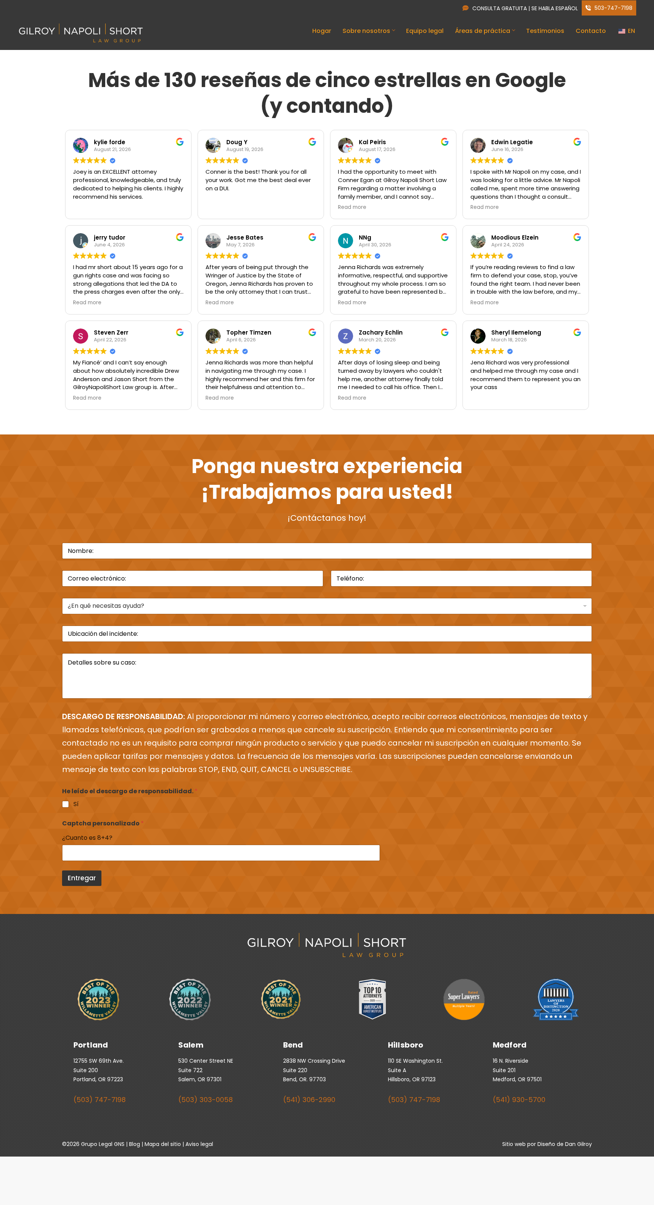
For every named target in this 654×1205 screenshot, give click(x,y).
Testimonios (545, 30)
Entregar (82, 878)
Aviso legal (199, 1144)
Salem (191, 1045)
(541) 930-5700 (519, 1099)
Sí (76, 804)
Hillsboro (405, 1045)
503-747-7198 (612, 8)
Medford (509, 1045)
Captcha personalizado (103, 823)
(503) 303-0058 (205, 1099)
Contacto (591, 30)
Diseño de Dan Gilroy (564, 1144)
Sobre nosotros (366, 30)
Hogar (321, 30)
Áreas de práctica (482, 30)
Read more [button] (352, 207)
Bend (293, 1045)
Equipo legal (425, 30)
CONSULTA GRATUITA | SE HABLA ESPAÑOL (525, 8)
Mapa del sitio (163, 1144)
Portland (90, 1045)
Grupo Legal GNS (103, 1144)
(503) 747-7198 (99, 1099)
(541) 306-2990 (309, 1099)
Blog (134, 1144)
